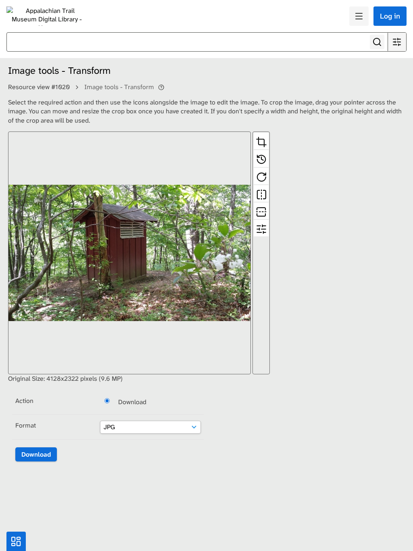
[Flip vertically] (261, 210)
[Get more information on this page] (161, 87)
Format (25, 425)
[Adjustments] (261, 228)
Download (132, 402)
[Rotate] (261, 176)
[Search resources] (377, 42)
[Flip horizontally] (261, 193)
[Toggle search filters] (397, 42)
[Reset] (261, 158)
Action (24, 401)
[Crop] (261, 141)
